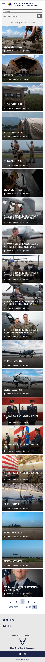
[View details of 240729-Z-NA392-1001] (22, 554)
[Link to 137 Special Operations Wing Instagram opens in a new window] (25, 653)
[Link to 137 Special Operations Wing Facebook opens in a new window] (19, 653)
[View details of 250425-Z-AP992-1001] (22, 126)
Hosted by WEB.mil (22, 659)
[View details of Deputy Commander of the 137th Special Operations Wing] (22, 583)
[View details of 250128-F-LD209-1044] (22, 383)
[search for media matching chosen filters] (39, 15)
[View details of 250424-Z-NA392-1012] (22, 154)
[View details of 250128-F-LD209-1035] (22, 354)
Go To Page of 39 (20, 607)
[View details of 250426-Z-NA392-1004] (22, 68)
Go (34, 607)
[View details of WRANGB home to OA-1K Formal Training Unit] (22, 411)
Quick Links (8, 620)
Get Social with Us (22, 635)
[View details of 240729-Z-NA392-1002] (22, 526)
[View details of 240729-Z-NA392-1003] (22, 497)
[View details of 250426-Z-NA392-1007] (22, 40)
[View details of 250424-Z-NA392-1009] (22, 183)
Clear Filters (14, 23)
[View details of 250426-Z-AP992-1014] (22, 97)
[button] (3, 4)
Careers (7, 625)
